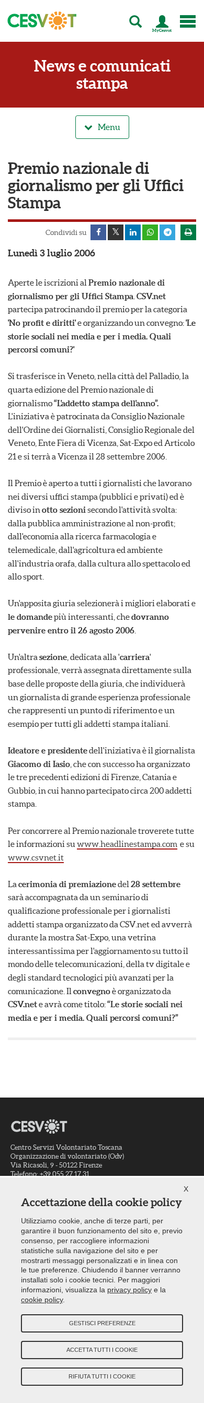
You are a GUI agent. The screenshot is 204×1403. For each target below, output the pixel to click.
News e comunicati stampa (102, 74)
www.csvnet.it (36, 857)
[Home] (38, 20)
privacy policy (129, 1290)
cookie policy (42, 1299)
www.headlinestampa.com (127, 843)
